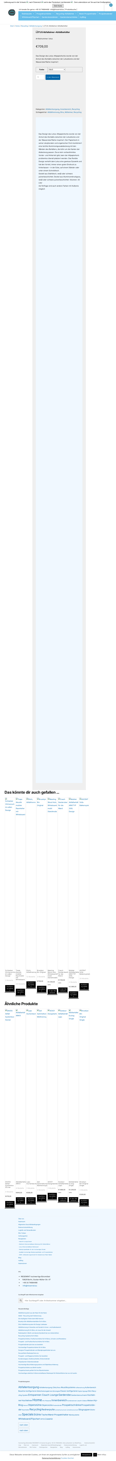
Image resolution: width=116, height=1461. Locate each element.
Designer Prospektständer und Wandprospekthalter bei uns (36, 1350)
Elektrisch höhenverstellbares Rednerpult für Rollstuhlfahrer (34, 1244)
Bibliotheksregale (43, 1391)
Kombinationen (72, 1400)
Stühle (37, 1414)
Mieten (90, 1400)
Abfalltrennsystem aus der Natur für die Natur (32, 1313)
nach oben (24, 1425)
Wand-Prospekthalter (87, 14)
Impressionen (22, 1263)
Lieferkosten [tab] (66, 123)
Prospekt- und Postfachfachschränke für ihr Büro (33, 1341)
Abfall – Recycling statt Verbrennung (29, 1316)
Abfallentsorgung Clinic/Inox (49, 1387)
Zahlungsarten (23, 1236)
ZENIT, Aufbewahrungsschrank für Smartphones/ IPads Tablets (35, 1254)
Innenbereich (65, 109)
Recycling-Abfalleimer (65, 14)
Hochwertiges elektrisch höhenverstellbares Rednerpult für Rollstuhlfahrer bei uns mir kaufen (47, 1373)
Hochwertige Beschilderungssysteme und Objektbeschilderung (38, 1364)
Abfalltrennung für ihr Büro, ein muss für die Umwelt (34, 1330)
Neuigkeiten (22, 1239)
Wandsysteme (74, 1415)
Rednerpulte (48, 1409)
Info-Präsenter (46, 1400)
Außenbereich (90, 1387)
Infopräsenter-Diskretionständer (28, 1362)
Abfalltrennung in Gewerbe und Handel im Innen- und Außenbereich (39, 1327)
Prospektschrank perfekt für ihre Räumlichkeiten (33, 1370)
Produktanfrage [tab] (59, 120)
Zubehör (49, 1419)
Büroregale (56, 1391)
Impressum (21, 1221)
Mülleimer (69, 112)
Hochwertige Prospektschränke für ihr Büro (32, 1347)
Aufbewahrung (80, 1387)
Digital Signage (82, 1391)
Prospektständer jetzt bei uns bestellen (30, 1344)
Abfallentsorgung (35, 26)
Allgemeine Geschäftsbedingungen (29, 1224)
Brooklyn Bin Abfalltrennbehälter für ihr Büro (32, 1321)
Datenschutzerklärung (25, 1227)
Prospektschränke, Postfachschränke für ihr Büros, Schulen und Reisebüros (42, 1339)
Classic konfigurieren (69, 1391)
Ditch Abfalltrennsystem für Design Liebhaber (32, 1324)
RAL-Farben (22, 1233)
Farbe (41, 69)
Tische (44, 1414)
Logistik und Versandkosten (27, 1230)
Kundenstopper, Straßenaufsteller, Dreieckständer (34, 1359)
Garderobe (64, 1394)
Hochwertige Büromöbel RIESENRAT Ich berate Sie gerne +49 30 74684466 (40, 1443)
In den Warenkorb (53, 77)
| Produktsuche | (70, 9)
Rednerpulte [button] (27, 14)
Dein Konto (58, 6)
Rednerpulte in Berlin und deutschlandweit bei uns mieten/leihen (38, 1333)
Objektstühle (35, 1405)
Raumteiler (25, 1410)
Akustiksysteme (68, 1387)
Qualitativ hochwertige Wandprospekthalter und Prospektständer (36, 1252)
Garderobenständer (50, 17)
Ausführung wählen (10, 988)
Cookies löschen (67, 1458)
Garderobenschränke (68, 17)
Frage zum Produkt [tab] (46, 126)
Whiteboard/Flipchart (30, 17)
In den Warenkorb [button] (52, 991)
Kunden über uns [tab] (64, 126)
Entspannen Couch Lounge (43, 1394)
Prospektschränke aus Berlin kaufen (29, 1367)
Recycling (24, 26)
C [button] (95, 1455)
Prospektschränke (43, 14)
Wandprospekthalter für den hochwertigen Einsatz (32, 1249)
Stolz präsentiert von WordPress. (72, 1443)
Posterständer (57, 1405)
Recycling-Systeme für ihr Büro (28, 1336)
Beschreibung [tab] (44, 120)
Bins (62, 112)
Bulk (51, 1391)
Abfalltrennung (53, 112)
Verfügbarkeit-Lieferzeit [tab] (49, 123)
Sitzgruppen (84, 1409)
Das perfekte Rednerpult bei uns (28, 1353)
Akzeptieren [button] (86, 1455)
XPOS (43, 1419)
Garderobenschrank (79, 1395)
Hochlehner (27, 1400)
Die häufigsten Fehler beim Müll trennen (31, 1318)
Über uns (21, 1219)
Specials (27, 1414)
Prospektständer (105, 14)
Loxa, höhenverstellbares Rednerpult (28, 1246)
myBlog (83, 17)
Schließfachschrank (60, 1410)
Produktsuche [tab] (44, 129)
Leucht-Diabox (82, 1400)
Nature (25, 1405)
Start (12, 26)
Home (17, 26)
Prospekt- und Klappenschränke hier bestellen (33, 1356)
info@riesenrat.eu (57, 9)
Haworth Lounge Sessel (25, 1241)
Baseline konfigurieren (27, 1391)
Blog (19, 1257)
